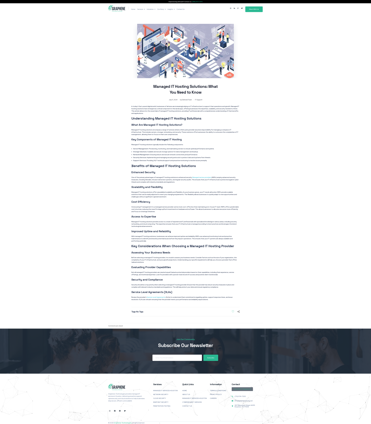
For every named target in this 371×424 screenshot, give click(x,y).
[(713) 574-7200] (232, 396)
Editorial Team (187, 100)
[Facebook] (114, 410)
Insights (170, 9)
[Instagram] (109, 410)
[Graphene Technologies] (116, 8)
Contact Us (180, 9)
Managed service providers (201, 177)
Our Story (160, 9)
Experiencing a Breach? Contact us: (186, 2)
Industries (150, 9)
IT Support (198, 100)
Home (133, 9)
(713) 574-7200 (240, 396)
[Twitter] (124, 410)
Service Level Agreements (156, 297)
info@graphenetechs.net (244, 401)
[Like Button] (233, 311)
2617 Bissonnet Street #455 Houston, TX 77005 (245, 406)
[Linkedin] (119, 410)
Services (140, 9)
